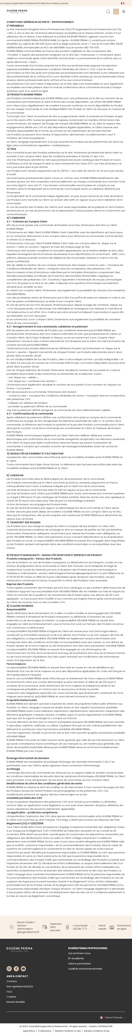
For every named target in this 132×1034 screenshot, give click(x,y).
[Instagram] (9, 968)
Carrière (11, 996)
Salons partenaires (79, 963)
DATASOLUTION (105, 1026)
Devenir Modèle (16, 1002)
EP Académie (76, 958)
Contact (12, 981)
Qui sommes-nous (79, 953)
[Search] (108, 11)
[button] (123, 3)
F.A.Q (9, 991)
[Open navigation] (124, 11)
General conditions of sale (68, 1030)
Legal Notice (29, 1030)
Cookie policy (44, 1030)
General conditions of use (96, 1030)
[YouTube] (23, 968)
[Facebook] (16, 968)
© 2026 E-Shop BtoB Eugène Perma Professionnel (44, 1026)
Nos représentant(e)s (20, 986)
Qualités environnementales (85, 968)
